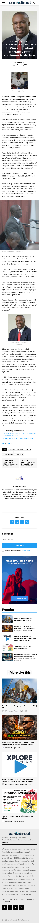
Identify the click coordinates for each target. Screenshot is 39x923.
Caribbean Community (16, 449)
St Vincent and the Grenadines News (20, 44)
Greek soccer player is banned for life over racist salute (28, 464)
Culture (16, 452)
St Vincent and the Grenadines (13, 454)
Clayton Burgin (7, 452)
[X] (17, 522)
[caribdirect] (20, 478)
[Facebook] (12, 522)
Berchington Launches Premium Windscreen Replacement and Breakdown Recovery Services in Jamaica (25, 657)
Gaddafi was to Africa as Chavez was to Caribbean (10, 464)
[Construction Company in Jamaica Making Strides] (7, 619)
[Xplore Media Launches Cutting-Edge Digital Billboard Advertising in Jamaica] (7, 638)
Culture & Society (18, 41)
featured (23, 452)
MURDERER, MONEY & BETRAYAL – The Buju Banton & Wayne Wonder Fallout (24, 629)
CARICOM (28, 449)
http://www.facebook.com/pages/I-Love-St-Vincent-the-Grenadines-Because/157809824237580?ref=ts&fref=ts (19, 435)
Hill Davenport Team (11, 711)
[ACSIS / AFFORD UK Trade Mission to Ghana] (7, 647)
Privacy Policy (25, 550)
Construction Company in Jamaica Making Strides (23, 619)
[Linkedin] (15, 907)
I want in (18, 545)
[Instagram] (10, 907)
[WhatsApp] (27, 522)
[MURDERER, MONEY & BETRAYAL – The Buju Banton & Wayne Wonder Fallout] (7, 628)
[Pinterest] (22, 522)
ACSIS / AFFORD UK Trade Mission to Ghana (23, 648)
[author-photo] (3, 711)
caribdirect (21, 62)
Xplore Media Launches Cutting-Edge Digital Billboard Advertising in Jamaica (25, 638)
